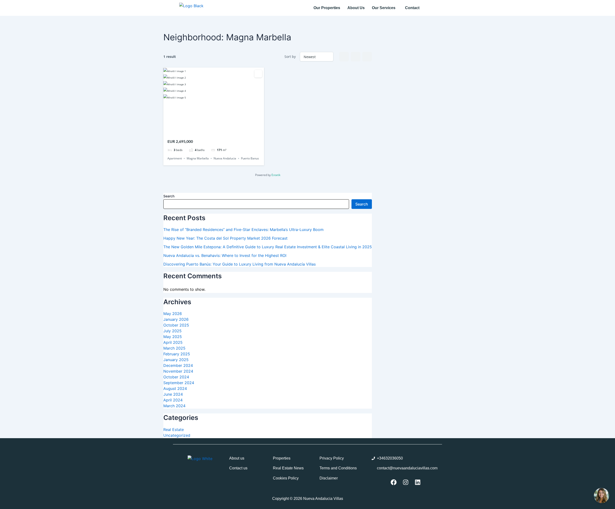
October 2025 (176, 325)
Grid (344, 56)
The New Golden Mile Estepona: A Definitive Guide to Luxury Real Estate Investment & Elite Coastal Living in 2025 (267, 246)
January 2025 (176, 359)
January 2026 (176, 319)
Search (168, 196)
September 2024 (178, 382)
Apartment (174, 158)
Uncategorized (176, 435)
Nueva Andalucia (225, 158)
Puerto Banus (250, 158)
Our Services (383, 8)
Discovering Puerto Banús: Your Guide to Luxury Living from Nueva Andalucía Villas (239, 264)
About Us (356, 8)
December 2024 (178, 365)
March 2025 (174, 348)
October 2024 (176, 377)
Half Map (367, 56)
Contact (412, 8)
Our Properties (327, 8)
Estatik (275, 175)
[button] (384, 7)
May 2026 (172, 313)
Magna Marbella (198, 158)
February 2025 (176, 353)
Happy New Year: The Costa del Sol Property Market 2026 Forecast (225, 238)
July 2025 (172, 330)
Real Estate (173, 429)
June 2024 (173, 394)
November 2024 (178, 371)
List (355, 56)
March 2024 (174, 405)
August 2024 (175, 388)
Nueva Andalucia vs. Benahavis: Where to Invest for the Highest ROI (224, 255)
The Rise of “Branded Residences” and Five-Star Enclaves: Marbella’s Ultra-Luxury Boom (243, 229)
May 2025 (172, 336)
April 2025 (173, 342)
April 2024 (173, 400)
